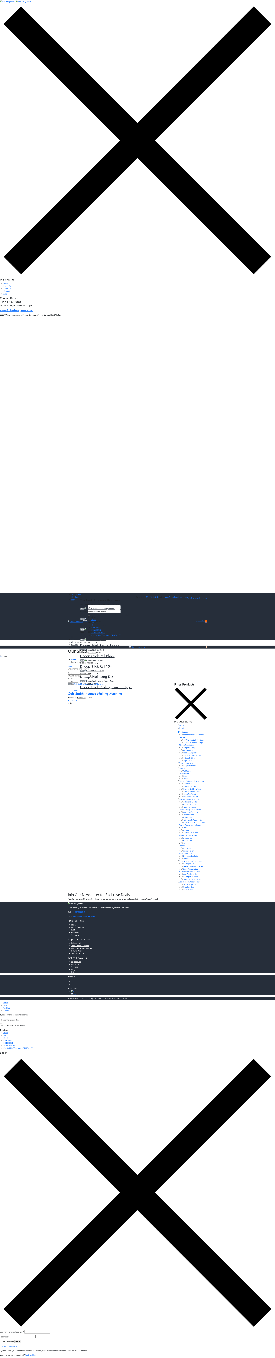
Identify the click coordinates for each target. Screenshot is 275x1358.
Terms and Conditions (80, 946)
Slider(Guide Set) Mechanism (190, 861)
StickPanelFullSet (10, 1045)
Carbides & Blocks (190, 802)
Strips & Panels (189, 760)
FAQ (73, 599)
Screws (185, 778)
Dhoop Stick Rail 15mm (97, 666)
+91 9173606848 (151, 597)
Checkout (75, 597)
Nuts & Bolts (184, 773)
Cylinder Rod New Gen (192, 789)
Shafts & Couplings (190, 833)
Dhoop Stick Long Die (96, 676)
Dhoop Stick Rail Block (97, 655)
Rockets (186, 843)
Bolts (185, 776)
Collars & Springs (189, 884)
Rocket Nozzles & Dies (188, 835)
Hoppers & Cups (189, 804)
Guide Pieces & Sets (191, 869)
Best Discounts (85, 597)
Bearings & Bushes (190, 876)
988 (4, 1035)
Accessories (187, 838)
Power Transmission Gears (190, 825)
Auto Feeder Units (190, 874)
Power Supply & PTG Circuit (190, 809)
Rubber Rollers (189, 851)
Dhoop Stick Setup (186, 745)
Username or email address (12, 1332)
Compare (74, 690)
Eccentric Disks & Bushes (193, 866)
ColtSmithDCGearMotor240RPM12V (18, 1048)
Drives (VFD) (187, 817)
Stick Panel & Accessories (189, 882)
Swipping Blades (189, 807)
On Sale (182, 728)
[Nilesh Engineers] (15, 1)
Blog (5, 293)
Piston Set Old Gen (190, 796)
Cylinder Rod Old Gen (191, 791)
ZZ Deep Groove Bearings (193, 742)
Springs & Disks (189, 758)
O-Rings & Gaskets (190, 856)
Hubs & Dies (187, 840)
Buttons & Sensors (190, 812)
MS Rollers (187, 848)
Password (4, 1337)
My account (76, 962)
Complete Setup (189, 747)
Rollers (182, 846)
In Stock (182, 725)
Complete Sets (188, 887)
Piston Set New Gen (191, 794)
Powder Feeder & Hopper (189, 799)
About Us (7, 288)
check (5, 1032)
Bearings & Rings (189, 864)
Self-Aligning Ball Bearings (193, 740)
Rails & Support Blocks (192, 755)
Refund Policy (76, 951)
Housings (186, 830)
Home (5, 283)
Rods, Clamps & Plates (192, 879)
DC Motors (187, 771)
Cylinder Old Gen (189, 786)
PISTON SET (8, 1043)
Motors (182, 768)
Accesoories (187, 784)
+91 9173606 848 (78, 912)
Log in (17, 1342)
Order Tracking (77, 927)
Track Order (76, 594)
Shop (73, 924)
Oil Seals (186, 858)
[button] (206, 621)
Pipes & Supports (190, 753)
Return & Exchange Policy (81, 948)
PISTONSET (8, 1040)
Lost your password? (8, 1346)
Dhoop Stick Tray (93, 625)
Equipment (183, 732)
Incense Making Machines (193, 735)
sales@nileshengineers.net (16, 310)
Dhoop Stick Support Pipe (100, 635)
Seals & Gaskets (185, 853)
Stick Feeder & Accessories (190, 871)
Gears (185, 827)
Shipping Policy (77, 953)
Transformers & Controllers (194, 822)
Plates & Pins (188, 889)
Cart (73, 930)
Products (7, 286)
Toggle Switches (189, 766)
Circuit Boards (188, 815)
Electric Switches (186, 763)
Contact (6, 291)
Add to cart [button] (72, 700)
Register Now (30, 1355)
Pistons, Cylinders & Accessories (192, 781)
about (5, 1038)
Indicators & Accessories (192, 820)
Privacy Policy (76, 943)
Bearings (182, 737)
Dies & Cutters (188, 750)
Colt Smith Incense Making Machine (107, 614)
